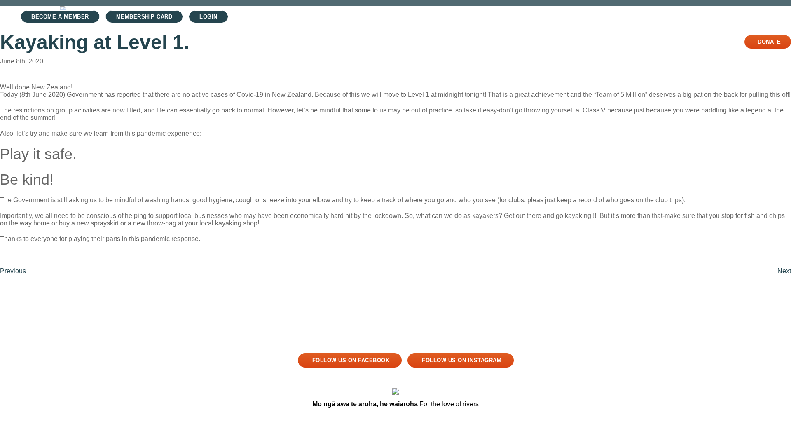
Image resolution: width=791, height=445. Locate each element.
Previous (13, 270)
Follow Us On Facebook (351, 360)
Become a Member (60, 17)
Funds (620, 41)
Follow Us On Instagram (461, 360)
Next (784, 270)
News (584, 41)
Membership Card (144, 17)
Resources (664, 41)
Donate (769, 42)
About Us (713, 41)
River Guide (539, 41)
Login (208, 17)
